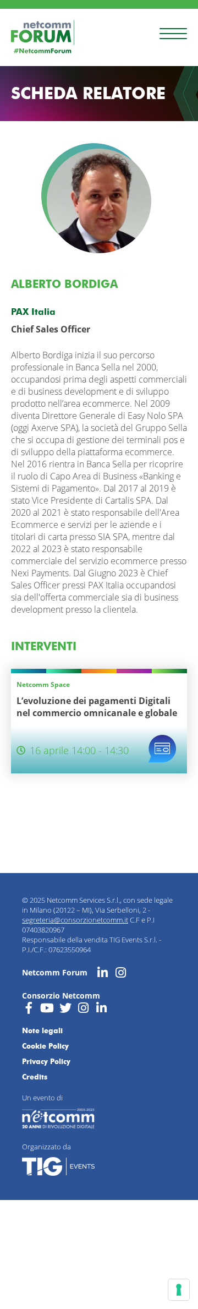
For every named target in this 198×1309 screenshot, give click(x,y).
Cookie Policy (45, 1045)
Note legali (42, 1030)
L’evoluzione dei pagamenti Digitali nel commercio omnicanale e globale (96, 707)
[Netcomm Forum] (42, 36)
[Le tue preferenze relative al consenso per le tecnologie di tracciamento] (178, 1289)
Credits (34, 1076)
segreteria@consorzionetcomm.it (75, 920)
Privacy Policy (46, 1061)
